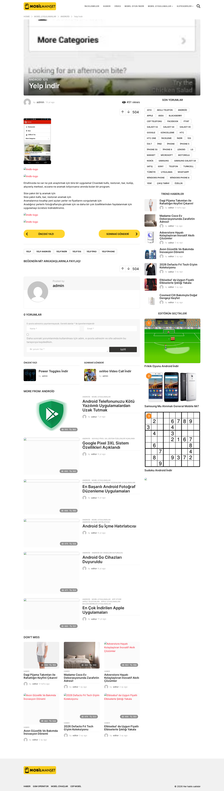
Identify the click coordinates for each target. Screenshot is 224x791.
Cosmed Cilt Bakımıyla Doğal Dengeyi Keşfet (178, 297)
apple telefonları (91, 601)
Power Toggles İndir (53, 371)
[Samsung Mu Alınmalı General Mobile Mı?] (172, 387)
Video (117, 6)
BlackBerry (175, 115)
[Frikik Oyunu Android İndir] (172, 341)
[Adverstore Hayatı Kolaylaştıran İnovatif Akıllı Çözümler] (122, 655)
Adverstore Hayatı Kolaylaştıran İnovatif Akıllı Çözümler (121, 677)
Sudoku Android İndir (158, 470)
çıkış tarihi (163, 183)
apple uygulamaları (110, 601)
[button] (198, 6)
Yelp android (43, 251)
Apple (150, 115)
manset (151, 155)
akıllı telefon (165, 110)
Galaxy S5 (185, 127)
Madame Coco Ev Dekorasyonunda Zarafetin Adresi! (81, 677)
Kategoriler (184, 6)
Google (151, 132)
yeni (149, 183)
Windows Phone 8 (179, 177)
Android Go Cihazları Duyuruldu (107, 553)
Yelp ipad (91, 251)
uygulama (166, 172)
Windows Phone (156, 177)
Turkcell (188, 166)
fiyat (186, 121)
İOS (45, 79)
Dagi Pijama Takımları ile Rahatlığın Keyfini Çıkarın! (40, 676)
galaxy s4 (168, 127)
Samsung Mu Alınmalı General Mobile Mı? (171, 406)
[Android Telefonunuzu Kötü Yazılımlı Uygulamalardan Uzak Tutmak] (51, 414)
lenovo (181, 149)
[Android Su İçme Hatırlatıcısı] (51, 533)
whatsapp (183, 172)
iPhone (171, 144)
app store (116, 599)
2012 (149, 110)
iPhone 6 (167, 149)
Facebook (172, 121)
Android (35, 79)
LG (192, 149)
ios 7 (149, 144)
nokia (150, 160)
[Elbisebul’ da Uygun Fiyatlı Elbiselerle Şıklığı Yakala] (122, 706)
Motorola (184, 155)
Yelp (28, 251)
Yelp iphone (108, 251)
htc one (151, 138)
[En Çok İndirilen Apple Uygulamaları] (51, 614)
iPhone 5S (152, 149)
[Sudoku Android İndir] (172, 439)
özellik (179, 183)
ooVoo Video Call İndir (115, 371)
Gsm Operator (40, 786)
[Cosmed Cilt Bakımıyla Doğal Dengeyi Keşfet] (150, 300)
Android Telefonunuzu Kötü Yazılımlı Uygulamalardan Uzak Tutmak (108, 405)
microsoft (167, 155)
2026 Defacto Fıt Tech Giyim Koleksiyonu (78, 728)
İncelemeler (92, 6)
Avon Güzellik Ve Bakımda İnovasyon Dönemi (41, 732)
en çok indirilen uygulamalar (96, 604)
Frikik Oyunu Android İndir (161, 366)
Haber (107, 6)
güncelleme (167, 132)
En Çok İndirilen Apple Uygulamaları (103, 610)
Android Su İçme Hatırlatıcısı (96, 522)
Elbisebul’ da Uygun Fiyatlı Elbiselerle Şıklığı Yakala (121, 728)
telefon (173, 166)
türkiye (151, 172)
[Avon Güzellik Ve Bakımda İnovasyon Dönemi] (41, 708)
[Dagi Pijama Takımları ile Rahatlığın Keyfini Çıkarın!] (41, 655)
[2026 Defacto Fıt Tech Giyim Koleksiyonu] (82, 706)
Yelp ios (76, 251)
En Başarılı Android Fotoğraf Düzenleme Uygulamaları (108, 482)
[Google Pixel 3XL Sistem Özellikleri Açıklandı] (51, 456)
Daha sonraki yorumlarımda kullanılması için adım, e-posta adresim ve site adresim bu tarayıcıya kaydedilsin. (76, 340)
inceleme (166, 138)
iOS (189, 138)
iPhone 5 (184, 144)
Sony (161, 166)
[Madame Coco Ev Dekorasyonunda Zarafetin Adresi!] (82, 655)
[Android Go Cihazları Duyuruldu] (51, 573)
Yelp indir (61, 251)
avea (161, 115)
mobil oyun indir (134, 6)
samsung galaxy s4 (185, 160)
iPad (159, 144)
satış (150, 166)
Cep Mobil (75, 786)
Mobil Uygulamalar (159, 6)
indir (179, 138)
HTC (182, 132)
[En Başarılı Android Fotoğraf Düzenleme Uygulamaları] (51, 496)
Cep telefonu (154, 121)
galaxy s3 (152, 127)
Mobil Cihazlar (59, 786)
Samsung (164, 160)
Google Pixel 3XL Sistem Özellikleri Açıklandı (113, 438)
